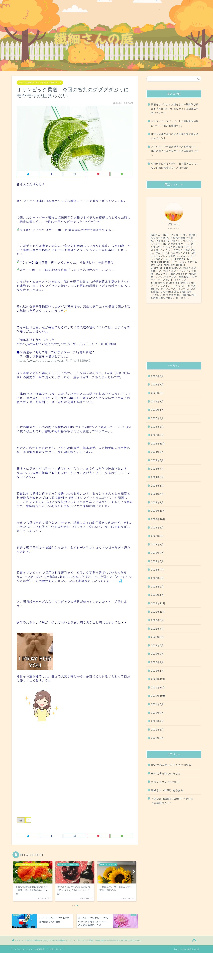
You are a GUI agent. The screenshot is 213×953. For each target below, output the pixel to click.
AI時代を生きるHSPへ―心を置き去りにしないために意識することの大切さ (175, 165)
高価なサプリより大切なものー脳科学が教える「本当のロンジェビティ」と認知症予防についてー (175, 108)
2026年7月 (157, 384)
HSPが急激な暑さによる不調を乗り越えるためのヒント (175, 136)
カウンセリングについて (165, 781)
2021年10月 (158, 695)
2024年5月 (157, 485)
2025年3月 (157, 426)
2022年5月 (157, 645)
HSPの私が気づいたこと (166, 773)
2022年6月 (157, 637)
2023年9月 (157, 527)
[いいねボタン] (21, 820)
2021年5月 (157, 737)
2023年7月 (157, 544)
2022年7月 (157, 628)
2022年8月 (157, 620)
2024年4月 (157, 494)
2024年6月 (157, 477)
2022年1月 (157, 670)
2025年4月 (157, 418)
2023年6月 (157, 552)
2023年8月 (157, 536)
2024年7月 (157, 468)
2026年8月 (157, 376)
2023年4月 (157, 569)
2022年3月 (157, 653)
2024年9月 (157, 451)
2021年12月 (158, 679)
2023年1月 (157, 594)
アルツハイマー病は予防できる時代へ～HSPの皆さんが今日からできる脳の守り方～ (175, 151)
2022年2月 (157, 662)
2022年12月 (158, 603)
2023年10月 (158, 519)
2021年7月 (157, 721)
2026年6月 (157, 393)
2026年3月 (157, 401)
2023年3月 (157, 578)
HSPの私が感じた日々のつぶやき (171, 765)
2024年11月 (158, 443)
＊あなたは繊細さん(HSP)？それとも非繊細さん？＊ (39, 82)
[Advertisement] (173, 332)
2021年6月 (157, 729)
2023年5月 (157, 561)
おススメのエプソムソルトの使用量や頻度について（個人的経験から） (175, 123)
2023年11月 (158, 510)
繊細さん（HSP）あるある (167, 790)
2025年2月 (157, 435)
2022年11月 (158, 611)
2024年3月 (157, 502)
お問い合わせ (55, 949)
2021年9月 (157, 704)
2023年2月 (157, 586)
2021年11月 (158, 687)
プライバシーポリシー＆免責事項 (29, 949)
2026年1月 (157, 409)
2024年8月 (157, 460)
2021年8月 (157, 712)
